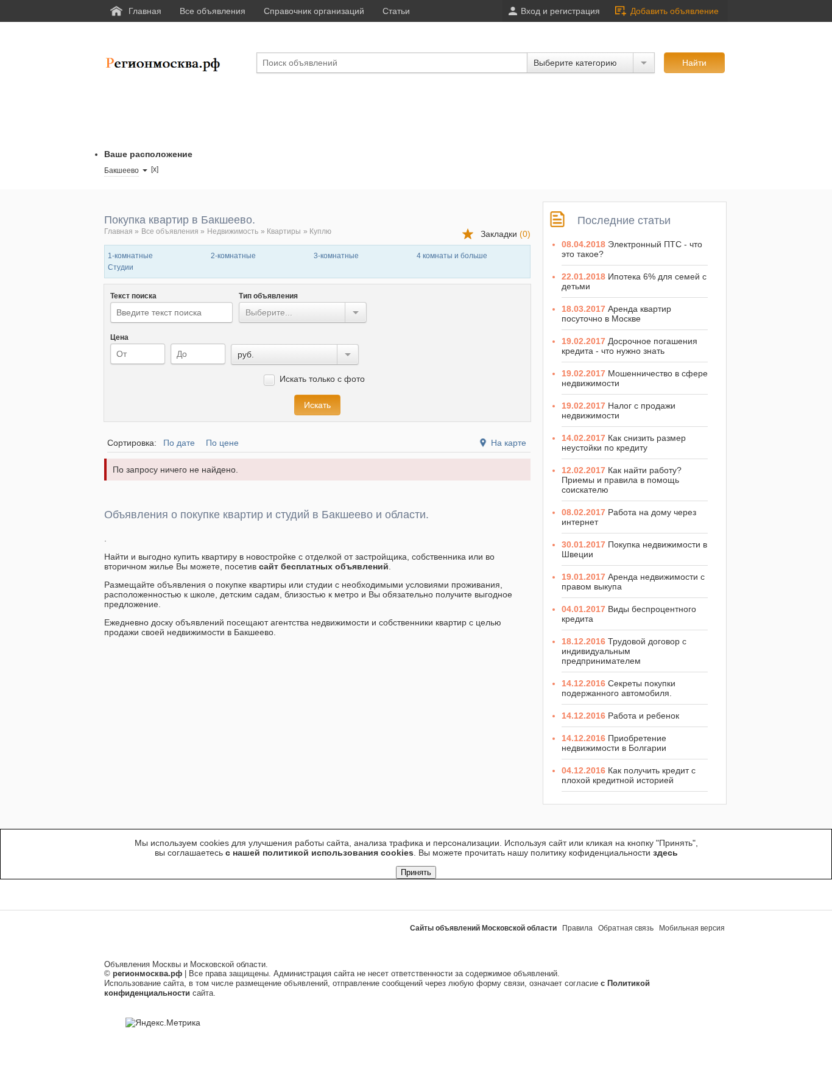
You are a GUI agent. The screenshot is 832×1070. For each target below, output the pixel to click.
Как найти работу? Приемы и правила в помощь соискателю (622, 480)
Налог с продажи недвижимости (618, 410)
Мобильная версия (692, 928)
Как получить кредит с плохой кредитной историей (629, 775)
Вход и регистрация (560, 11)
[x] (154, 169)
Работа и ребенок (643, 715)
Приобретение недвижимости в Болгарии (614, 743)
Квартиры (284, 231)
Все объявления (170, 231)
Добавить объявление (674, 11)
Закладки (506, 234)
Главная (118, 231)
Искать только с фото (321, 379)
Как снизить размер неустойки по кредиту (624, 442)
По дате (179, 443)
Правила (577, 928)
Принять (416, 872)
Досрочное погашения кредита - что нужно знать (629, 346)
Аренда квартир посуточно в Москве (616, 313)
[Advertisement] (326, 111)
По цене (222, 443)
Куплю (320, 231)
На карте (508, 443)
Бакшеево (121, 170)
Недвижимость (232, 231)
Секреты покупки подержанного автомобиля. (618, 688)
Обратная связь (626, 928)
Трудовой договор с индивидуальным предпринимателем (624, 651)
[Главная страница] (165, 69)
